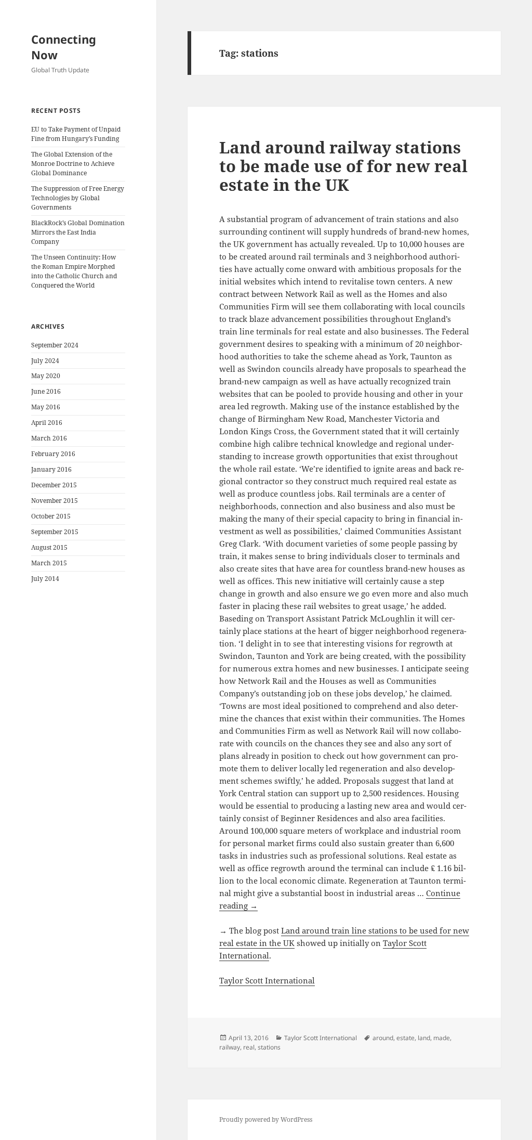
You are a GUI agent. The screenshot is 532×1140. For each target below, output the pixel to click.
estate (405, 1037)
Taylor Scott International (267, 980)
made (441, 1037)
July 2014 (45, 578)
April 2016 (46, 422)
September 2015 (54, 531)
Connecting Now (63, 46)
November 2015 (54, 500)
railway (229, 1047)
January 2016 (51, 469)
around (383, 1037)
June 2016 (46, 391)
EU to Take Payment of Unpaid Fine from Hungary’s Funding (76, 134)
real (249, 1047)
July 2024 (45, 360)
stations (269, 1047)
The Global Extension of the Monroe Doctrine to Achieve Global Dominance (72, 163)
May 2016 (45, 407)
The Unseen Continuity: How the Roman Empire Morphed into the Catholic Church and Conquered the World (74, 271)
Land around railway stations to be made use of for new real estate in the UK (343, 166)
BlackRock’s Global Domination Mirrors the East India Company (78, 232)
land (424, 1037)
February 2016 (53, 453)
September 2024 (54, 345)
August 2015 (49, 547)
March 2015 (49, 563)
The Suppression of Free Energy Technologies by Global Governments (77, 198)
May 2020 (45, 375)
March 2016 (49, 438)
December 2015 (54, 485)
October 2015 (51, 516)
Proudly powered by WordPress (265, 1119)
